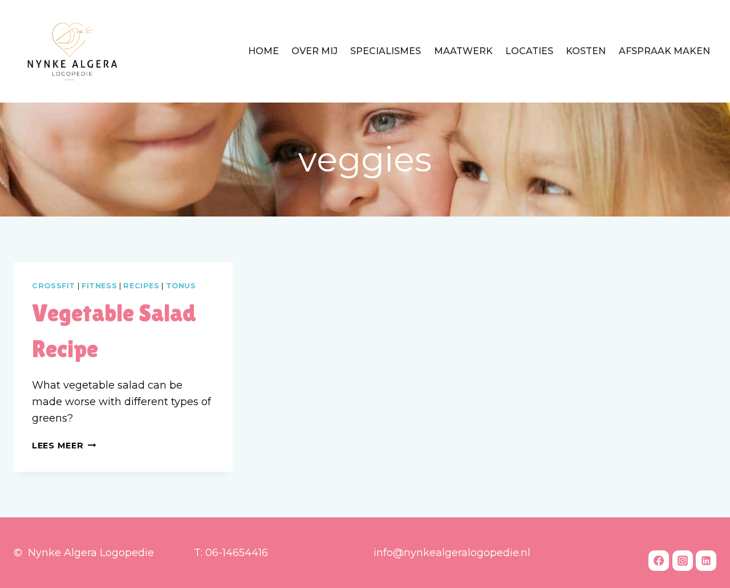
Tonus (181, 285)
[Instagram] (682, 560)
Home (263, 51)
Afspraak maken (664, 51)
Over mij (314, 51)
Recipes (141, 285)
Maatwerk (463, 51)
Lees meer (64, 445)
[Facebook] (658, 560)
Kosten (586, 51)
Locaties (529, 51)
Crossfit (53, 285)
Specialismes (385, 51)
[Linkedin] (706, 560)
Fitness (99, 285)
